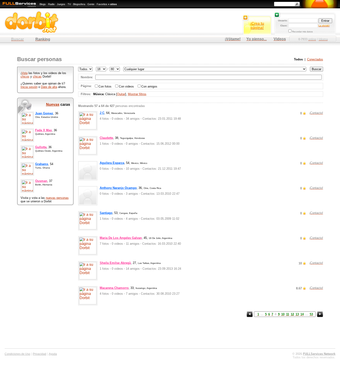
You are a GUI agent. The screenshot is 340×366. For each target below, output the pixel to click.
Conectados (315, 59)
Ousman (41, 181)
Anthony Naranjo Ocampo (118, 188)
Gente (90, 4)
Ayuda (53, 354)
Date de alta (49, 87)
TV (69, 4)
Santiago (106, 213)
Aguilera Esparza (112, 163)
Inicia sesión (29, 87)
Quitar (121, 94)
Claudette (106, 138)
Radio (51, 4)
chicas (37, 76)
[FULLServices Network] (18, 7)
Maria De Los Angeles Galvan (121, 238)
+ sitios (112, 4)
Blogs (43, 4)
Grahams (41, 164)
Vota (25, 73)
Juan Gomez (44, 113)
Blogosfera (79, 4)
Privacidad (39, 354)
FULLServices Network (319, 354)
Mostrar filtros (137, 94)
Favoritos (102, 4)
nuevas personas (57, 198)
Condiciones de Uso (17, 354)
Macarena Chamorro (114, 288)
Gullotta (40, 147)
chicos (25, 76)
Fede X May (43, 130)
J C (102, 113)
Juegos (61, 4)
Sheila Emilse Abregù (115, 263)
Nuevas (52, 104)
